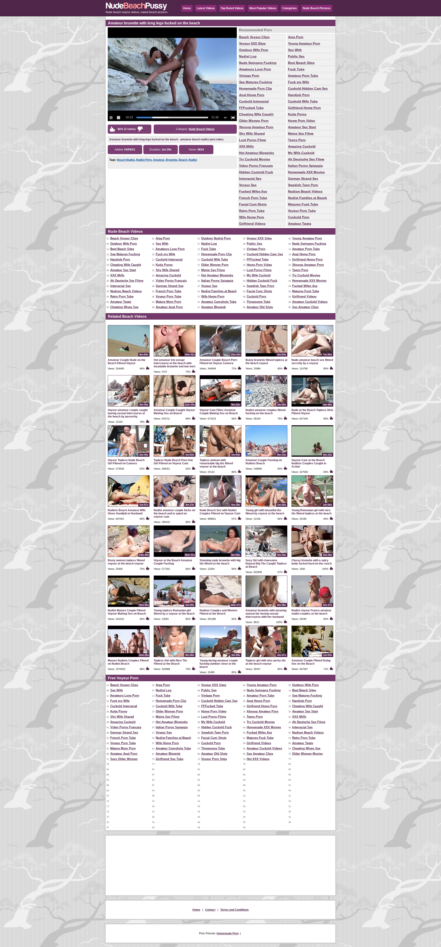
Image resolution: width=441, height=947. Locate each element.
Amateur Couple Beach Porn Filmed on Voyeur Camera (218, 361)
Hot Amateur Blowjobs (256, 153)
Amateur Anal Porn (169, 307)
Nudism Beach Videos (305, 191)
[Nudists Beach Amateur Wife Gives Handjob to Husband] (129, 507)
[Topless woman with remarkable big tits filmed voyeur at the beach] (220, 457)
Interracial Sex (250, 178)
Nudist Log (248, 56)
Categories (289, 8)
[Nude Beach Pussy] (140, 9)
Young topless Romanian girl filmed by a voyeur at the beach (174, 612)
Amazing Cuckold (302, 146)
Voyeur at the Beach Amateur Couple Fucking (173, 562)
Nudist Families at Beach (307, 198)
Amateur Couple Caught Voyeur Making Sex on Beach (174, 411)
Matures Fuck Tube (303, 204)
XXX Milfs (246, 146)
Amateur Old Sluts (260, 307)
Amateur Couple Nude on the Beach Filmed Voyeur (126, 361)
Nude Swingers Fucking (258, 63)
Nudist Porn (144, 160)
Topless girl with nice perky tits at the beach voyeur (266, 662)
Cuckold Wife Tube (303, 101)
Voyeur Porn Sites (214, 759)
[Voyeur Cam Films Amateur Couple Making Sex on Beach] (220, 406)
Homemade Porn (228, 933)
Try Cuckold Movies (254, 159)
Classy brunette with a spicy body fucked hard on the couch (311, 562)
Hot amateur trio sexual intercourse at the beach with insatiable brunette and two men (174, 363)
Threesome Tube (258, 301)
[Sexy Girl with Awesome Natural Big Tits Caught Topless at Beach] (266, 557)
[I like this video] (113, 130)
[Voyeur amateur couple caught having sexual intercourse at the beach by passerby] (129, 406)
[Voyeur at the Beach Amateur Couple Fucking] (174, 557)
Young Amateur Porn (304, 43)
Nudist (193, 160)
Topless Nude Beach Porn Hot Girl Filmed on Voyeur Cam (173, 462)
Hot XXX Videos (258, 759)
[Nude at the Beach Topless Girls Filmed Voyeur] (312, 406)
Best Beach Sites (301, 63)
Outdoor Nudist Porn (216, 238)
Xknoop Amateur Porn (256, 127)
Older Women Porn (254, 120)
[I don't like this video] (140, 130)
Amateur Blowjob (213, 307)
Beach (183, 160)
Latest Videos (206, 8)
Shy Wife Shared (252, 133)
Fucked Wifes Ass (253, 191)
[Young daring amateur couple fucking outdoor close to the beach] (220, 657)
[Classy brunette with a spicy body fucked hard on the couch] (312, 557)
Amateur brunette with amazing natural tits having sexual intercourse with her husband (266, 613)
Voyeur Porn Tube (302, 211)
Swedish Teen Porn (303, 185)
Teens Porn (297, 140)
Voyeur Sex (248, 185)
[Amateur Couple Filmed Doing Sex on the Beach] (312, 657)
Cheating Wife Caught (256, 114)
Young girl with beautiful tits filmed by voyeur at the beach (265, 512)
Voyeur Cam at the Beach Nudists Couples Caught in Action (308, 463)
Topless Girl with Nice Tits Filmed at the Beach (170, 662)
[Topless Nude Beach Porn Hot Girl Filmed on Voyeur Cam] (174, 457)
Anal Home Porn (251, 95)
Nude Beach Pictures (317, 8)
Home (187, 8)
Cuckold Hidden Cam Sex (308, 88)
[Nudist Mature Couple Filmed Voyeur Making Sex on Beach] (129, 607)
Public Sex (296, 56)
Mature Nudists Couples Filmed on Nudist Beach (128, 662)
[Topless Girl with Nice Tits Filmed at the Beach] (174, 657)
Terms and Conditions (234, 909)
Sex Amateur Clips (305, 307)
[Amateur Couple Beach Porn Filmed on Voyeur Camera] (220, 356)
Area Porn (295, 37)
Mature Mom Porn (168, 301)
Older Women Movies (307, 753)
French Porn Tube (253, 198)
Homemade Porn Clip (255, 88)
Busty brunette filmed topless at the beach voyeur (266, 361)
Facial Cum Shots (253, 204)
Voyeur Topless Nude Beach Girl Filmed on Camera (126, 462)
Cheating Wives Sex (124, 307)
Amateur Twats (299, 223)
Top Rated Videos (232, 8)
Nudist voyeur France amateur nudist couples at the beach (311, 612)
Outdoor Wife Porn (253, 50)
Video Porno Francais (256, 165)
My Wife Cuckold (301, 153)
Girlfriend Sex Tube (169, 759)
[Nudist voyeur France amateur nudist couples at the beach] (312, 607)
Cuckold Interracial (254, 101)
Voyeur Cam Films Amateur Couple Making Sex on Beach (219, 411)
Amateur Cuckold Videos (310, 301)
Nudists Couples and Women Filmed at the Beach (218, 612)
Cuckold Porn (298, 217)
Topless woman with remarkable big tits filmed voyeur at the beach (216, 463)
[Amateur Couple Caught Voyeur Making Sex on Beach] (174, 406)
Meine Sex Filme (301, 133)
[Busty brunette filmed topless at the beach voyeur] (266, 356)
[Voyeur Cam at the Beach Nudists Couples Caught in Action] (312, 457)
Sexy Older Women (124, 759)
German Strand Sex (303, 178)
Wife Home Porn (251, 217)
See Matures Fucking (255, 82)
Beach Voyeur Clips (254, 37)
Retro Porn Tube (252, 211)
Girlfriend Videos (252, 223)
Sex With (295, 50)
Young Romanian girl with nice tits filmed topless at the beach (311, 512)
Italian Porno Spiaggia (305, 165)
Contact (210, 909)
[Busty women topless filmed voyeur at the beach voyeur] (129, 557)
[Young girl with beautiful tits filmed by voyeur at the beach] (266, 507)
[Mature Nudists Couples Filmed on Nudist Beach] (129, 657)
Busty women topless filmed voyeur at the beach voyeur (126, 562)
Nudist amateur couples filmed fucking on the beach (266, 411)
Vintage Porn (249, 75)
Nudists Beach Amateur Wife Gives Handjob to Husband (127, 512)
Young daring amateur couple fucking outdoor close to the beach (219, 664)
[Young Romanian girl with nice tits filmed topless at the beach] (312, 507)
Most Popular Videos (262, 8)
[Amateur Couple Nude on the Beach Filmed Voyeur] (129, 356)
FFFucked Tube (251, 108)
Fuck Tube (296, 69)
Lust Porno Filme (252, 140)
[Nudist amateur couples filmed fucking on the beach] (266, 406)
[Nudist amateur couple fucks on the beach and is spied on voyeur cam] (174, 507)
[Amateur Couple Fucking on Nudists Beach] (266, 457)
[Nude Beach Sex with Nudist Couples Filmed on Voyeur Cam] (220, 507)
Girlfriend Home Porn (304, 108)
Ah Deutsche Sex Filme (306, 159)
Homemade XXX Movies (306, 172)
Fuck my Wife (298, 82)
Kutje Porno (297, 114)
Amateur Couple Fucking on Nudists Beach (264, 462)
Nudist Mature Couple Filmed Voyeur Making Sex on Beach (127, 612)
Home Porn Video (301, 120)
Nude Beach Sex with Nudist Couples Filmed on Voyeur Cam (220, 512)
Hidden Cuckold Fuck (256, 172)
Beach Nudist (126, 160)
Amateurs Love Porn (255, 69)
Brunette (171, 160)
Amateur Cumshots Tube (218, 301)
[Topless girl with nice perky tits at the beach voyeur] (266, 657)
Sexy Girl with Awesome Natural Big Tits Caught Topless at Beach (266, 563)
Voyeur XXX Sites (252, 43)
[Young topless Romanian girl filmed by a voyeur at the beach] (174, 607)
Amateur (158, 160)
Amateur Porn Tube (303, 75)
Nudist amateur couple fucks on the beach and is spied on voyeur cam (174, 513)
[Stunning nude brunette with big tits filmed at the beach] (220, 557)
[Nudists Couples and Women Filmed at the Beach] (220, 607)
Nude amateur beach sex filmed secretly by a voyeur (312, 361)
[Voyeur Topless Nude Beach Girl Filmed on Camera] (129, 457)
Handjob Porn (299, 95)
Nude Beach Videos (202, 129)
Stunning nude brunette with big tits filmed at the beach (220, 562)
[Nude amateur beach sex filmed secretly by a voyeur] (312, 356)
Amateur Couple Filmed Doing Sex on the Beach (311, 662)
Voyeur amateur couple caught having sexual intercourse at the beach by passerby (128, 413)
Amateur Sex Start (302, 127)
